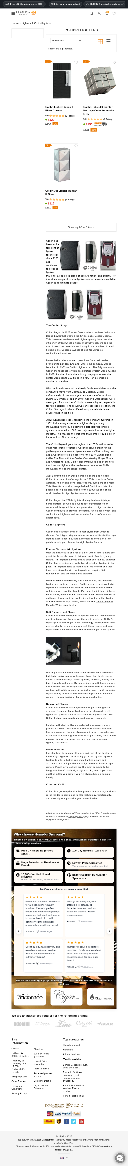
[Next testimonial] (109, 931)
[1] (50, 116)
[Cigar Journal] (66, 996)
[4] (60, 116)
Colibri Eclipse (54, 718)
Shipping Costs (19, 1076)
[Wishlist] (114, 14)
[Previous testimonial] (18, 931)
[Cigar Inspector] (103, 996)
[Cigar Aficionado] (30, 996)
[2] (53, 116)
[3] (57, 116)
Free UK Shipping (26, 4)
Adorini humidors (71, 1054)
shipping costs (75, 816)
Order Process (19, 1081)
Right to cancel (42, 1068)
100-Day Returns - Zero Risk (89, 850)
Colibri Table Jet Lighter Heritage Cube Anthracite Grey (98, 110)
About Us (38, 1049)
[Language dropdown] (64, 1158)
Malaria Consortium (44, 1140)
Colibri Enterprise (65, 739)
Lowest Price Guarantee (87, 862)
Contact (16, 1048)
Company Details (43, 1081)
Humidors (68, 1049)
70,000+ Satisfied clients (109, 4)
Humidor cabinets (72, 1045)
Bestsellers (58, 40)
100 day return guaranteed (65, 4)
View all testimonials (74, 1096)
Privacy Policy (19, 1093)
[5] (63, 116)
